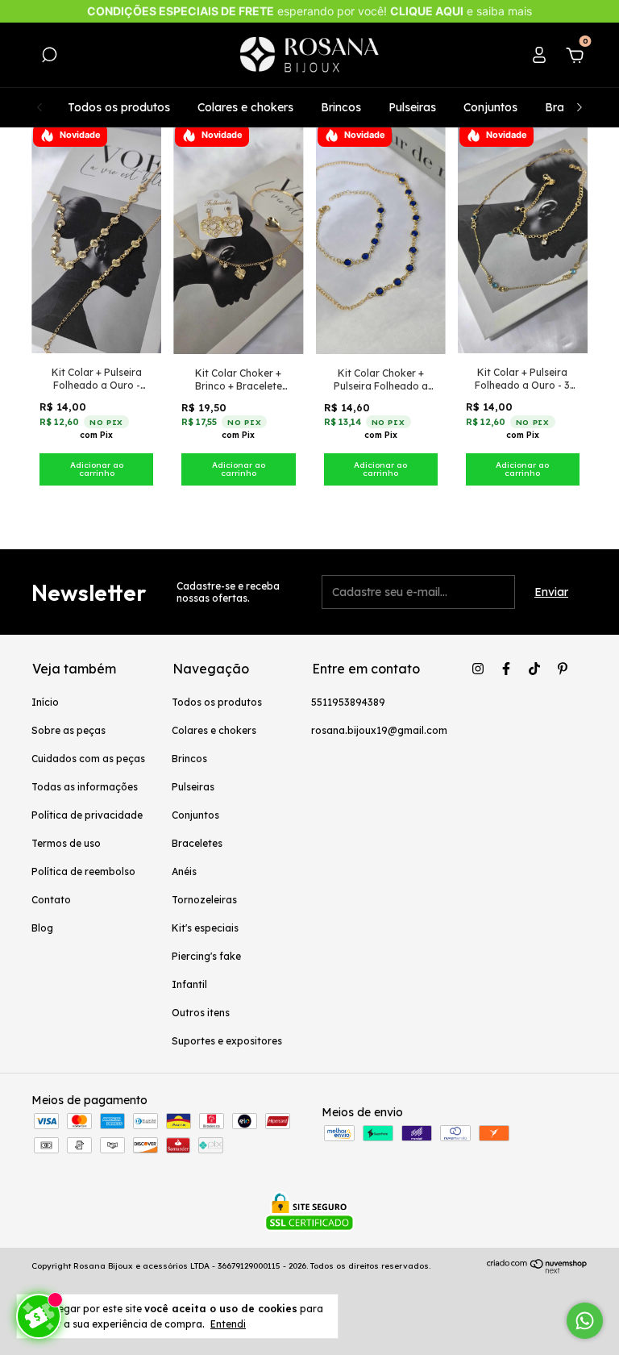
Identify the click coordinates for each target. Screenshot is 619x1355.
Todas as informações (84, 787)
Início (45, 702)
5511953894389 (348, 702)
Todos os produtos (119, 107)
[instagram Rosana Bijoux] (478, 668)
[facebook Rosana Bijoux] (506, 668)
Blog (42, 928)
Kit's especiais (205, 928)
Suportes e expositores (227, 1041)
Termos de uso (66, 843)
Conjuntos (490, 107)
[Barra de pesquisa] (49, 57)
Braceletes (197, 843)
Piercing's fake (206, 956)
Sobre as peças (68, 730)
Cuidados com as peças (88, 759)
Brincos (341, 107)
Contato (51, 900)
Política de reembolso (83, 871)
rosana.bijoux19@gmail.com (379, 730)
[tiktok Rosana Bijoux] (534, 668)
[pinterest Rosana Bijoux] (562, 668)
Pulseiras (412, 107)
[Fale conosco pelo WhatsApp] (585, 1321)
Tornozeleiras (204, 900)
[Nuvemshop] (537, 1269)
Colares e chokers (245, 107)
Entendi (228, 1324)
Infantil (189, 984)
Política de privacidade (87, 815)
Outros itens (201, 1013)
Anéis (184, 871)
